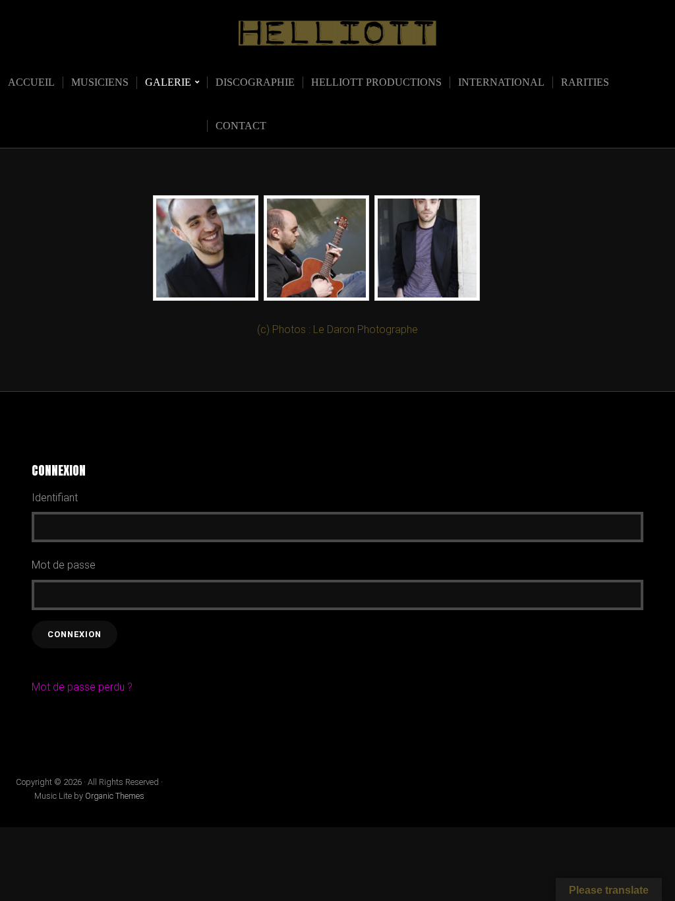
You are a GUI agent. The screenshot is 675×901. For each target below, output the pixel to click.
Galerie (168, 82)
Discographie (255, 82)
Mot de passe (64, 565)
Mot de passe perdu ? (82, 687)
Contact (241, 125)
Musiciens (100, 82)
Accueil (31, 82)
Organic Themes (114, 796)
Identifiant (55, 497)
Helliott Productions (376, 82)
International (501, 82)
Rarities (585, 82)
